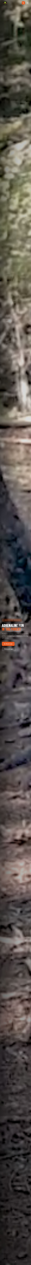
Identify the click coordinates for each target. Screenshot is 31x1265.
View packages (8, 649)
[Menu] (27, 2)
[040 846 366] (23, 2)
